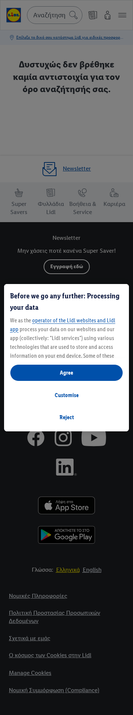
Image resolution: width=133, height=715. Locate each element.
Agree (66, 372)
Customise (67, 395)
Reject (66, 417)
